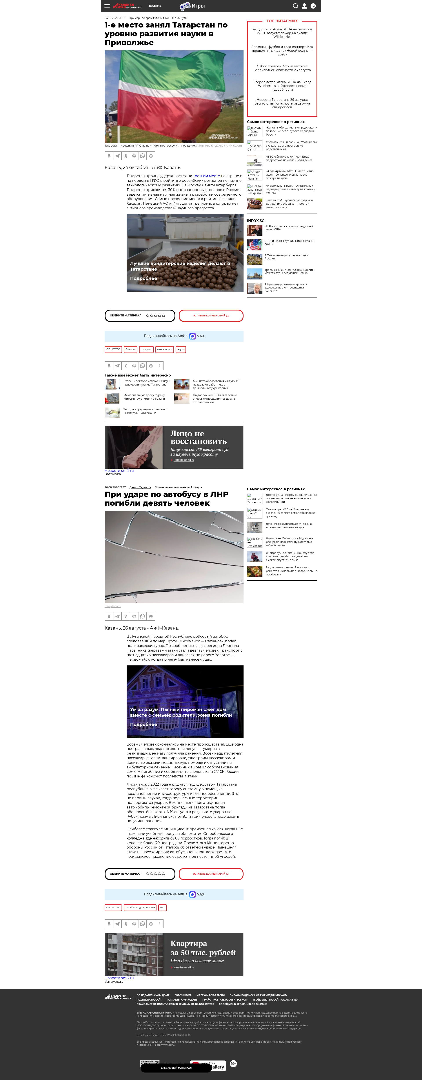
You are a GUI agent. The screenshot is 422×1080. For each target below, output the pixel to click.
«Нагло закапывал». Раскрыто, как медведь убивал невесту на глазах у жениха (290, 189)
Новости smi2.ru (119, 470)
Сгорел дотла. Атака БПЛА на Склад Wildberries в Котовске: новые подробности (282, 86)
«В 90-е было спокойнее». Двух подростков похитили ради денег (289, 158)
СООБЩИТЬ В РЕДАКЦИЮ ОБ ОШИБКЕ (243, 1004)
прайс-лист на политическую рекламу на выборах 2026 (175, 1004)
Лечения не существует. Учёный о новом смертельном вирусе (289, 525)
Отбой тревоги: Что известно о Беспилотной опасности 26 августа (282, 68)
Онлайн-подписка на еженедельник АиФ (258, 995)
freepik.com (113, 606)
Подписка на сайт (149, 999)
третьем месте (206, 176)
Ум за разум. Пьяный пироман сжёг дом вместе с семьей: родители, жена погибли (181, 712)
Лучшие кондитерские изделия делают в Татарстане (180, 266)
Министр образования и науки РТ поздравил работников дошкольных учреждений (216, 384)
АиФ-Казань (234, 145)
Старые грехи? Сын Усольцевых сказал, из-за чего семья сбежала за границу (290, 513)
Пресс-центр (183, 995)
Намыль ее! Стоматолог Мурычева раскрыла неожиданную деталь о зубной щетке (289, 542)
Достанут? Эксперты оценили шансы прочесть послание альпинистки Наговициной (291, 498)
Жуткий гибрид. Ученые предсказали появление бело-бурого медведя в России (291, 131)
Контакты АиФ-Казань (182, 999)
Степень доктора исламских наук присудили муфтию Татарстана (146, 382)
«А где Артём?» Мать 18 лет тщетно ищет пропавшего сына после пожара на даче (290, 174)
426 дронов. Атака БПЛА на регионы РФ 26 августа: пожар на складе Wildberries (282, 33)
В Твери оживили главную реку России (286, 257)
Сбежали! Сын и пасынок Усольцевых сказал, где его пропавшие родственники (291, 145)
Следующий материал (176, 1068)
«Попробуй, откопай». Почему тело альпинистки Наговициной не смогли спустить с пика (290, 556)
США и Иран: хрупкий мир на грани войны (289, 242)
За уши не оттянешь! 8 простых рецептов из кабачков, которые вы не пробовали (291, 571)
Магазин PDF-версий (210, 995)
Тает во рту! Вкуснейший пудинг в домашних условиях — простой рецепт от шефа (289, 203)
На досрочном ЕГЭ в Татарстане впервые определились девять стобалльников (215, 398)
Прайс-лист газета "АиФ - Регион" (225, 999)
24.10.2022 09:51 (115, 18)
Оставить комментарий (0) (211, 315)
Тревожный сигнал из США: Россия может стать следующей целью (289, 271)
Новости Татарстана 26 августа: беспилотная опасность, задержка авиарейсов (282, 103)
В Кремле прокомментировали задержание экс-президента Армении (286, 287)
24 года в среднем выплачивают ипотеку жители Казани (146, 411)
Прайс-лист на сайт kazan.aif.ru (275, 999)
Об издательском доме (153, 995)
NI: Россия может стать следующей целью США (289, 228)
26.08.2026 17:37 (115, 487)
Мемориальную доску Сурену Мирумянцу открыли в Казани (144, 396)
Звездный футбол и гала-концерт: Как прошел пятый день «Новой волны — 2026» (282, 50)
